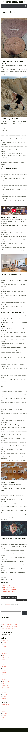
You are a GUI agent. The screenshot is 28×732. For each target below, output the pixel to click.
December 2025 (5, 655)
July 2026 (4, 642)
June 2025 (4, 668)
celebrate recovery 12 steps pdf (8, 628)
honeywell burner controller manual (9, 624)
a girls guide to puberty (22, 600)
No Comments (10, 16)
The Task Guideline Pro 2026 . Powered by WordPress (14, 730)
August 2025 (5, 664)
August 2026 (5, 640)
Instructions (4, 713)
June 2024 (4, 694)
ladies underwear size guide (9, 587)
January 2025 (5, 679)
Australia (4, 706)
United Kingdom (5, 722)
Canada (3, 709)
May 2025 (4, 670)
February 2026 (5, 651)
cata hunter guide (7, 585)
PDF (3, 717)
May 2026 (4, 644)
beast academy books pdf (7, 622)
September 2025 (5, 662)
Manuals (4, 715)
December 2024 (5, 681)
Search (2, 610)
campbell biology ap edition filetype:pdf (10, 626)
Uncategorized (5, 719)
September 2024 (5, 687)
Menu (2, 6)
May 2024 (4, 696)
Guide (2, 594)
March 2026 (4, 649)
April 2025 (4, 672)
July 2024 (4, 692)
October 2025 (5, 659)
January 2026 (5, 653)
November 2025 (5, 657)
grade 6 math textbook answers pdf (8, 597)
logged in (8, 604)
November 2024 (5, 683)
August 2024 (5, 690)
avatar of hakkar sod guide (9, 591)
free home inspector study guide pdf (9, 620)
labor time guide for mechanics (9, 589)
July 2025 (4, 666)
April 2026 (4, 646)
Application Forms (6, 704)
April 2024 (4, 698)
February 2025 (5, 677)
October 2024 (5, 685)
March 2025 (4, 675)
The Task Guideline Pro (14, 2)
